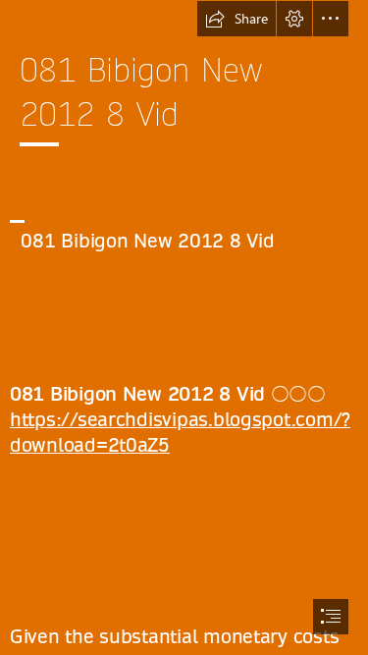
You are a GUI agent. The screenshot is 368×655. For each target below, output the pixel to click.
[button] (236, 18)
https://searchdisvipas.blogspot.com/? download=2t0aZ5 (180, 433)
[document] (184, 327)
